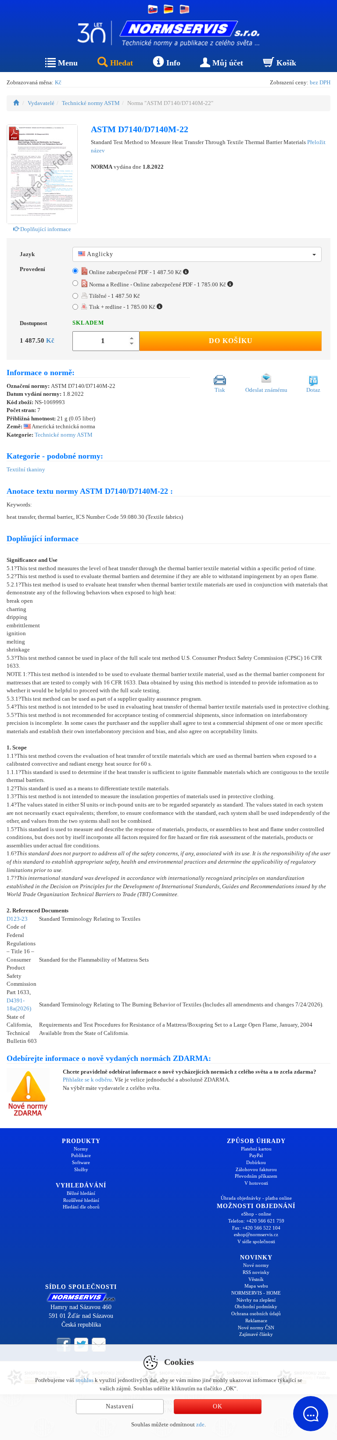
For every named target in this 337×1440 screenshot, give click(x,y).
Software (81, 1162)
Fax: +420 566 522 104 (256, 1227)
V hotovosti (256, 1183)
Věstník (256, 1279)
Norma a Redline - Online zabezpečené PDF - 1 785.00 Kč (157, 284)
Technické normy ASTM (91, 103)
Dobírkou (256, 1162)
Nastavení (120, 1406)
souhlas (84, 1380)
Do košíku (231, 340)
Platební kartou (256, 1148)
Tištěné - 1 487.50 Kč (114, 296)
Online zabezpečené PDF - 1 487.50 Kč (135, 272)
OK (217, 1406)
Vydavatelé (41, 103)
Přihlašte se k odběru (87, 1079)
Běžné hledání (81, 1193)
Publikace (81, 1155)
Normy (81, 1148)
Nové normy (256, 1265)
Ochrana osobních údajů (256, 1313)
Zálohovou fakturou (256, 1169)
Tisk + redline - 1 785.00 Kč (122, 307)
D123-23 (17, 918)
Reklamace (256, 1320)
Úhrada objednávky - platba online (256, 1198)
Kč (58, 82)
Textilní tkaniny (26, 469)
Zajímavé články (256, 1334)
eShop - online (256, 1213)
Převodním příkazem (256, 1176)
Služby (81, 1169)
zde (200, 1424)
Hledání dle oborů (81, 1206)
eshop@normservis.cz (256, 1234)
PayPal (256, 1155)
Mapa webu (256, 1285)
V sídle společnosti (256, 1241)
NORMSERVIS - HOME (256, 1292)
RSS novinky (256, 1272)
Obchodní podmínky (256, 1306)
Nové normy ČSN (256, 1327)
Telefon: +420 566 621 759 (256, 1220)
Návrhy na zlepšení (256, 1300)
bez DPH (320, 82)
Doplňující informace (45, 229)
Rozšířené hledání (81, 1200)
